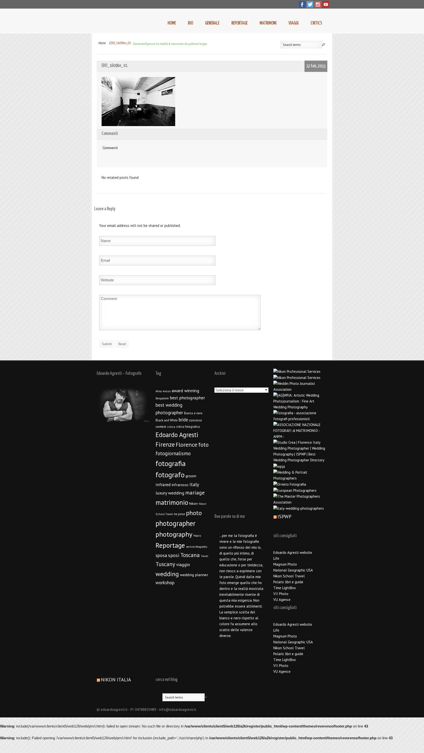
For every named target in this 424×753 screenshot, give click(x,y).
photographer (176, 523)
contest (161, 426)
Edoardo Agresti (177, 434)
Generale (212, 23)
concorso (195, 420)
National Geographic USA (293, 570)
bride (183, 420)
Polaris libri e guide (288, 582)
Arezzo (167, 391)
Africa (159, 391)
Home (172, 23)
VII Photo (280, 593)
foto (203, 444)
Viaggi (294, 23)
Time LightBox (284, 587)
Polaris (197, 535)
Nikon (193, 503)
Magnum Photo (285, 564)
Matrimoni (268, 23)
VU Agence (282, 599)
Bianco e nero (193, 413)
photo (194, 513)
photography (174, 534)
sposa (161, 555)
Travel (204, 556)
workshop (165, 582)
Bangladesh (162, 398)
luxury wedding (170, 493)
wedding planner (194, 574)
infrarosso (180, 484)
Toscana (190, 554)
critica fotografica (188, 426)
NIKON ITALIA (116, 679)
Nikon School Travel (289, 576)
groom (191, 475)
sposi (173, 555)
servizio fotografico (196, 546)
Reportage (239, 23)
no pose (179, 514)
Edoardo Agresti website (292, 552)
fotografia (171, 463)
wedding (167, 574)
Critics (316, 23)
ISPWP (284, 516)
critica (171, 426)
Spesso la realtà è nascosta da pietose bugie (176, 44)
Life (276, 558)
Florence (186, 444)
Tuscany (165, 564)
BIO (190, 23)
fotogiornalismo (173, 453)
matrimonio (172, 502)
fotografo (170, 474)
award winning (185, 390)
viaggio (183, 564)
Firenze (165, 444)
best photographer (187, 398)
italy (194, 484)
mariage (195, 492)
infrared (163, 484)
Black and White (167, 420)
